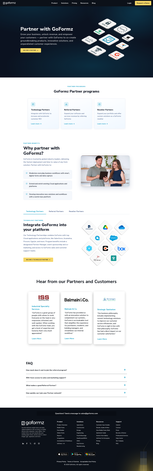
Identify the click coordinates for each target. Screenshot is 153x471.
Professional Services (122, 435)
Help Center (119, 438)
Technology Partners (34, 211)
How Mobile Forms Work (103, 430)
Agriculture (80, 425)
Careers (118, 425)
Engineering (80, 433)
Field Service (80, 443)
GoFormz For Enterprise (103, 438)
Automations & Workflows (64, 441)
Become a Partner (29, 50)
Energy (79, 430)
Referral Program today (56, 406)
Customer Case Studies (103, 425)
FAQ (117, 443)
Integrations (60, 438)
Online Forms (60, 433)
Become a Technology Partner (37, 260)
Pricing (74, 3)
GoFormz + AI (61, 443)
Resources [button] (84, 3)
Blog (93, 3)
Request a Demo (143, 3)
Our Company (119, 441)
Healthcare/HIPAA (82, 438)
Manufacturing (81, 446)
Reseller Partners (76, 211)
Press (117, 430)
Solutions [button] (64, 3)
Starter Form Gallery (102, 435)
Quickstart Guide (101, 433)
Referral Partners (56, 211)
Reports (59, 435)
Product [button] (54, 3)
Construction (80, 427)
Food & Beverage (81, 435)
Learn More (36, 338)
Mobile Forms (60, 427)
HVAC (78, 441)
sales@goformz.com (89, 413)
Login (129, 3)
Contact (118, 427)
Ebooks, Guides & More (102, 427)
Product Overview (62, 425)
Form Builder (60, 430)
